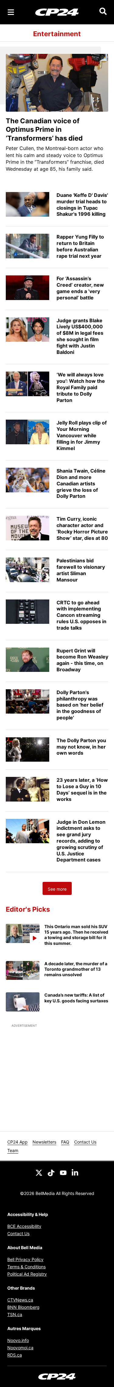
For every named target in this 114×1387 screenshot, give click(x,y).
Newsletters (44, 1141)
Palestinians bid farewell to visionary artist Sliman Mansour (81, 569)
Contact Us (85, 1141)
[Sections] (11, 12)
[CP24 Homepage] (57, 12)
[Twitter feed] (39, 1172)
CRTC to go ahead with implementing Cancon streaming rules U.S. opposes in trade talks (81, 615)
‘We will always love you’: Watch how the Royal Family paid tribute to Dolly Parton (81, 387)
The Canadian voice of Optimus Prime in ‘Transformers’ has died (44, 129)
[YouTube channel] (63, 1172)
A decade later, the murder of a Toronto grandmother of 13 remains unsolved (75, 969)
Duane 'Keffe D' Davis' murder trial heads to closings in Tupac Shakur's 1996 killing (82, 204)
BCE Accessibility (24, 1226)
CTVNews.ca (20, 1299)
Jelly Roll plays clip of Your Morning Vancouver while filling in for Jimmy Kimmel (82, 435)
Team (12, 1150)
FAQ (65, 1141)
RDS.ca (14, 1354)
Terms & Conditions (26, 1266)
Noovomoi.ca (20, 1347)
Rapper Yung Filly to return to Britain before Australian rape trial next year (80, 246)
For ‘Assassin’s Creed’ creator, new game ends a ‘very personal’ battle (80, 287)
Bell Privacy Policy (25, 1259)
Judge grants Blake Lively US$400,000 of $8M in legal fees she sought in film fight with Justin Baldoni (80, 336)
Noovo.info (18, 1340)
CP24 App (17, 1141)
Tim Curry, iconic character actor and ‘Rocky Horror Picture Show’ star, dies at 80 (82, 528)
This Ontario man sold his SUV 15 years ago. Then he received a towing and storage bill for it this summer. (76, 935)
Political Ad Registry (27, 1274)
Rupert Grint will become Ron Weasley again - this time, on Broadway (82, 660)
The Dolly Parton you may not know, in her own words (81, 746)
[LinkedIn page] (75, 1172)
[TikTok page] (51, 1172)
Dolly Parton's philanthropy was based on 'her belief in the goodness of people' (80, 705)
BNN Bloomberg (23, 1307)
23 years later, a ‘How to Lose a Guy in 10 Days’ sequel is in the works (82, 789)
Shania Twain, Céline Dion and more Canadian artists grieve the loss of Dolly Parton (81, 483)
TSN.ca (14, 1314)
